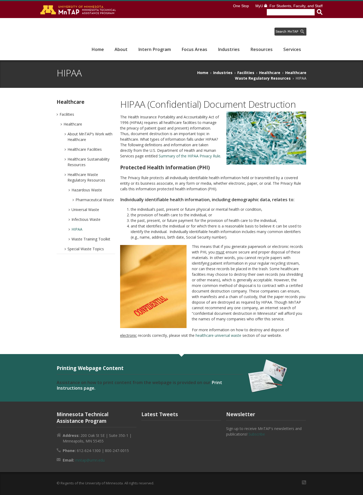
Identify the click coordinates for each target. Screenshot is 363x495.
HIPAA (76, 229)
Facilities (245, 72)
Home (97, 49)
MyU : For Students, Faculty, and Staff (289, 6)
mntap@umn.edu (90, 460)
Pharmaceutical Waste (94, 199)
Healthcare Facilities (84, 149)
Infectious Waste (85, 219)
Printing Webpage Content (90, 368)
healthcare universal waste (218, 335)
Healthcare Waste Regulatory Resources (86, 177)
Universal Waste (85, 209)
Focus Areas (194, 49)
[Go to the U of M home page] (78, 10)
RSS (304, 482)
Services (292, 49)
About (121, 49)
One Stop (241, 6)
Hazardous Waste (86, 189)
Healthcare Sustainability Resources (88, 162)
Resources (261, 49)
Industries (229, 49)
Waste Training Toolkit (90, 239)
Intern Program (154, 49)
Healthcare (269, 72)
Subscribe (256, 434)
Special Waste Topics (85, 248)
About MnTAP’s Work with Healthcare (89, 136)
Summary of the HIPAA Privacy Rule (189, 155)
